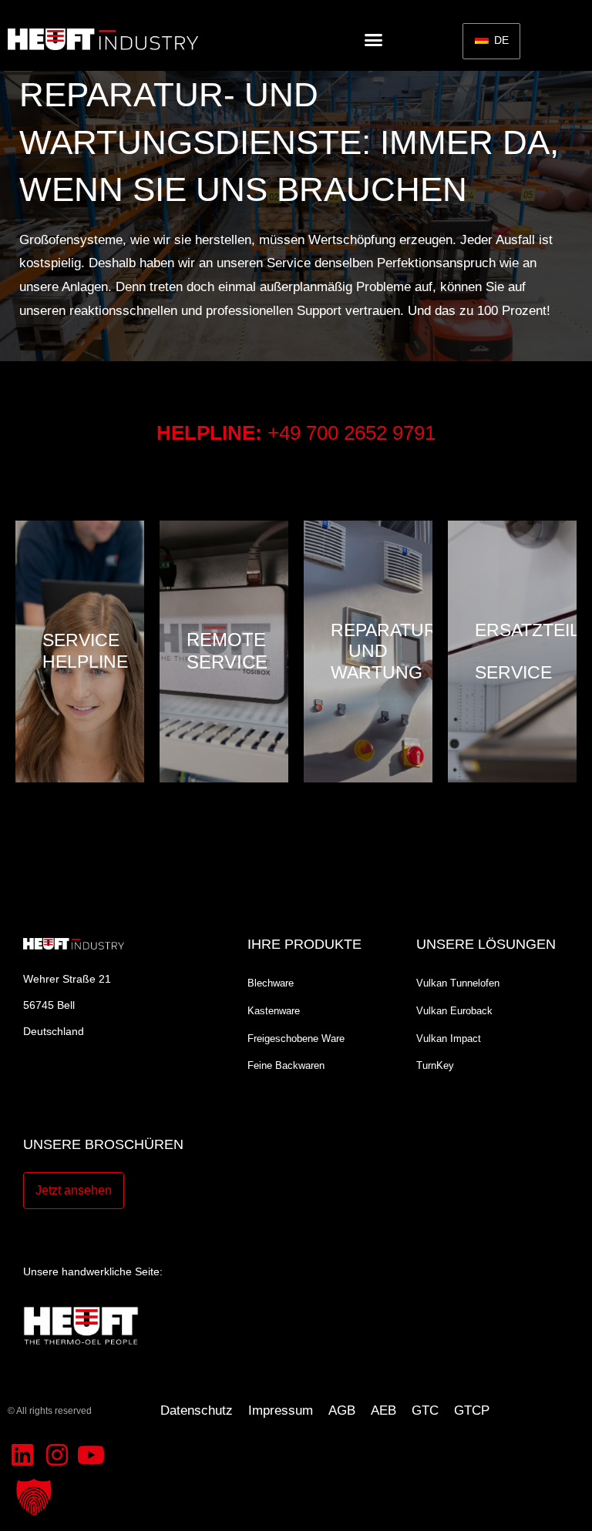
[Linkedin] (22, 1454)
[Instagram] (56, 1454)
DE (500, 40)
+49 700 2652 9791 (351, 432)
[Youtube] (91, 1454)
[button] (373, 39)
